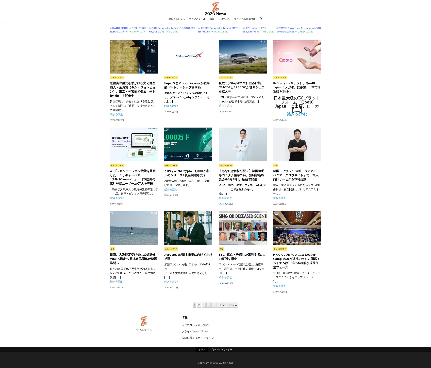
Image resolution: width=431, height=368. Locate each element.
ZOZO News (215, 13)
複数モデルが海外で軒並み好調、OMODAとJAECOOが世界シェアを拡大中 (241, 87)
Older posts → (228, 305)
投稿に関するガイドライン (198, 338)
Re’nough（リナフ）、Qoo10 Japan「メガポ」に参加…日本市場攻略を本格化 (297, 87)
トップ (202, 349)
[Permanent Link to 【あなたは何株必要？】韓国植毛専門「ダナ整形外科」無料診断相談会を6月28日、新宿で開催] (243, 144)
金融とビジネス (177, 18)
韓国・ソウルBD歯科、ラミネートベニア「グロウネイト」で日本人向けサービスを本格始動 (296, 175)
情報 (212, 18)
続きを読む (116, 114)
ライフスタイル (197, 18)
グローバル (224, 18)
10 (214, 305)
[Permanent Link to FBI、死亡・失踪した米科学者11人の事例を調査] (243, 228)
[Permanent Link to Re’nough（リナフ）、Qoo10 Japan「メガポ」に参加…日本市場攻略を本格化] (297, 57)
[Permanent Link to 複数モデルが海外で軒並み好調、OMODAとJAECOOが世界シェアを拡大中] (243, 57)
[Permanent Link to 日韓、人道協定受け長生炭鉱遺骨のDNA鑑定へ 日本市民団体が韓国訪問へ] (134, 228)
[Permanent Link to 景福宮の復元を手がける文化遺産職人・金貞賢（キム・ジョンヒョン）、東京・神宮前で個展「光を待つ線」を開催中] (134, 57)
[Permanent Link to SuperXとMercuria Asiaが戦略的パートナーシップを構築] (188, 57)
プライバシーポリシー (195, 331)
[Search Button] (260, 18)
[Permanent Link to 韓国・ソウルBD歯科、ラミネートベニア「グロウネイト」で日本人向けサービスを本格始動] (297, 144)
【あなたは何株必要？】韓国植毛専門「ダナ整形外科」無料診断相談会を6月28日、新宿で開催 (241, 175)
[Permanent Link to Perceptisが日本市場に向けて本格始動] (188, 228)
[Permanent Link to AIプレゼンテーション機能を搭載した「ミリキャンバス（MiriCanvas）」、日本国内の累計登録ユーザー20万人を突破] (134, 144)
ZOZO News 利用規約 (195, 325)
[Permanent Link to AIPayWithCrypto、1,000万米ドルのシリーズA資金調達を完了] (188, 144)
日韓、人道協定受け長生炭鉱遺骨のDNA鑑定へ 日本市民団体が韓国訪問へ (133, 259)
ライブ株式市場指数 (244, 18)
